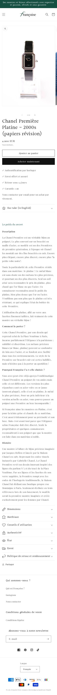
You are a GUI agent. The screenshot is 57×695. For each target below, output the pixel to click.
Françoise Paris (16, 690)
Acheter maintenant (29, 161)
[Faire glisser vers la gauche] (22, 115)
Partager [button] (10, 564)
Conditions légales (15, 620)
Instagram (11, 595)
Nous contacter (13, 601)
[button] (3, 14)
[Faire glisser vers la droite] (35, 115)
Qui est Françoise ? (15, 588)
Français (27, 669)
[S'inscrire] (48, 639)
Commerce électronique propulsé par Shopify (36, 690)
